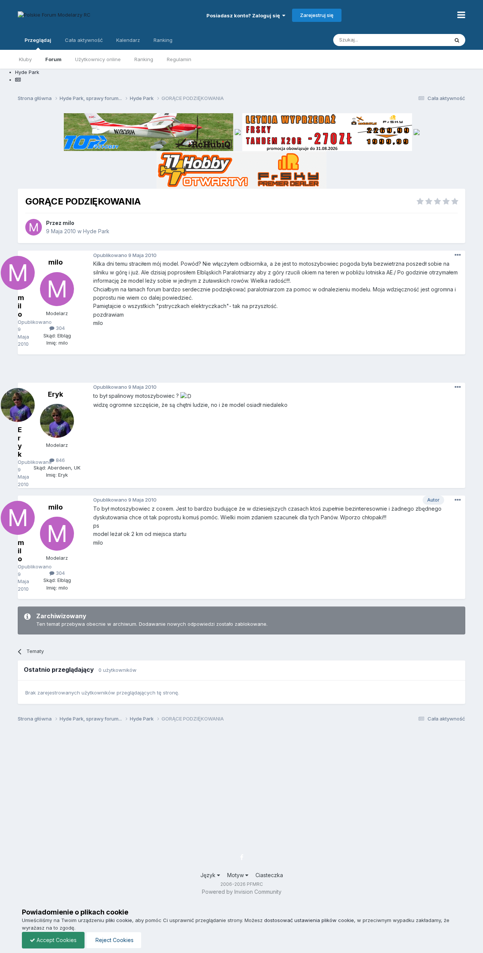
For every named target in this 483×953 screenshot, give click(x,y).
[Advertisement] (241, 371)
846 (59, 460)
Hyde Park (96, 231)
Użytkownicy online (98, 59)
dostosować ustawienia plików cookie (309, 920)
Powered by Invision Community (241, 891)
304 (59, 328)
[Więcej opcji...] (457, 255)
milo (68, 223)
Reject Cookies (114, 940)
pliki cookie (119, 920)
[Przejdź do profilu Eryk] (57, 421)
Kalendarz (128, 40)
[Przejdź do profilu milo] (33, 227)
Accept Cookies (56, 940)
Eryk (55, 394)
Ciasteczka (269, 875)
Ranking (143, 59)
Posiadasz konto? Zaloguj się (244, 15)
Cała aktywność (84, 40)
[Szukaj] (457, 40)
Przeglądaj (38, 40)
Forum (53, 59)
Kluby (25, 59)
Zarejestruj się (317, 15)
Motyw (236, 875)
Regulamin (179, 59)
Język (208, 875)
